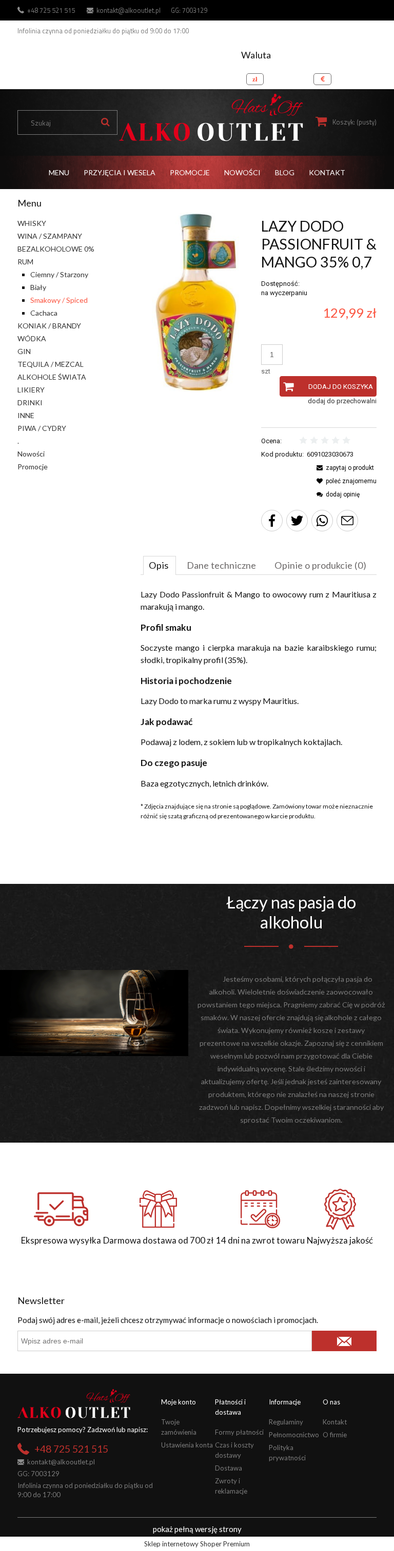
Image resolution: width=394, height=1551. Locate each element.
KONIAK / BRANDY (49, 325)
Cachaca (43, 312)
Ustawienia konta (187, 1445)
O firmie (335, 1435)
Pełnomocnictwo (294, 1435)
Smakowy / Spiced (59, 300)
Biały (38, 287)
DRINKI (30, 402)
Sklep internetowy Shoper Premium (197, 1544)
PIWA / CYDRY (41, 428)
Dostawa (228, 1468)
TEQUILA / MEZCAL (50, 364)
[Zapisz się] (344, 1341)
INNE (25, 415)
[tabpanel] (259, 688)
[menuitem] (59, 172)
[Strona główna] (210, 117)
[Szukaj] (105, 122)
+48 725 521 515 (51, 10)
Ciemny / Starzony (59, 274)
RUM (25, 261)
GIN (24, 351)
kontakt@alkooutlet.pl (128, 10)
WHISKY (31, 223)
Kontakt (335, 1422)
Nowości (31, 453)
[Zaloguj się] (366, 76)
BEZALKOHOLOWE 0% (55, 248)
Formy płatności (239, 1432)
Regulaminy (286, 1422)
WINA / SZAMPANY (49, 236)
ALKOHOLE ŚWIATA (51, 377)
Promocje (32, 466)
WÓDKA (31, 338)
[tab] (160, 565)
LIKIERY (31, 389)
